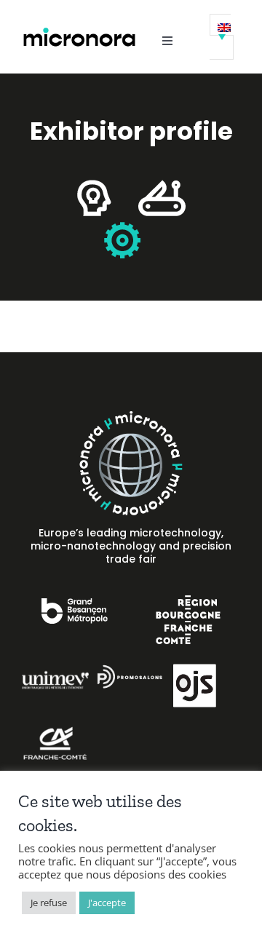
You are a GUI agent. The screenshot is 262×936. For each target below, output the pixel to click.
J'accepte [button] (107, 902)
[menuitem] (222, 37)
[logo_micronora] (79, 31)
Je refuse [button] (49, 902)
